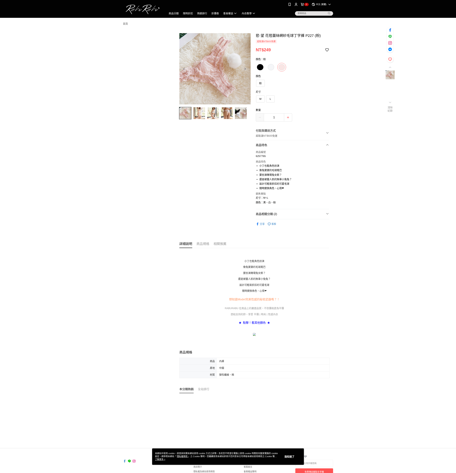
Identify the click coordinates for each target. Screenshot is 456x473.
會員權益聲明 (250, 471)
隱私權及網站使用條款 (204, 471)
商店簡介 (197, 467)
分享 (262, 224)
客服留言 (248, 467)
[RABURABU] (142, 9)
